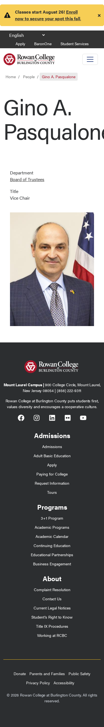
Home (11, 76)
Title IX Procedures (52, 626)
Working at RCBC (52, 635)
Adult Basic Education (52, 455)
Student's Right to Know (52, 617)
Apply (20, 43)
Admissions (52, 446)
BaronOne (43, 43)
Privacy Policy (38, 682)
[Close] (99, 15)
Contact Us (52, 598)
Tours (52, 492)
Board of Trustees (27, 179)
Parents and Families (47, 673)
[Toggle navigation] (90, 59)
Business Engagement (52, 563)
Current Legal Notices (52, 608)
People (29, 76)
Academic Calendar (52, 536)
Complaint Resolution (52, 589)
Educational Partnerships (52, 554)
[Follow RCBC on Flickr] (67, 418)
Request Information (52, 483)
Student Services (74, 43)
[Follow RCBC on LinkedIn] (52, 418)
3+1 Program (52, 518)
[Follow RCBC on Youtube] (83, 418)
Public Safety (79, 673)
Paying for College (52, 474)
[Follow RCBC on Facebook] (21, 418)
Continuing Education (52, 545)
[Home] (29, 57)
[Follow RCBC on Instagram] (36, 418)
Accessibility (64, 682)
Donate (20, 673)
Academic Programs (52, 527)
